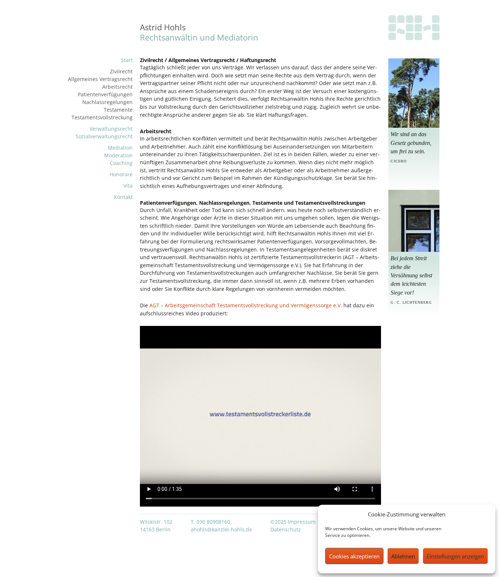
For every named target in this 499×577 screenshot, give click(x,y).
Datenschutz (285, 529)
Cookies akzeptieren (354, 556)
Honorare (121, 174)
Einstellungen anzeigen (455, 556)
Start (127, 60)
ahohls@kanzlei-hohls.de (221, 529)
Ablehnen (403, 556)
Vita (128, 185)
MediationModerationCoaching (118, 155)
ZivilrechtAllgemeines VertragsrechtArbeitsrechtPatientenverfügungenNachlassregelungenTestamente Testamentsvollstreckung (100, 94)
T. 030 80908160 (210, 521)
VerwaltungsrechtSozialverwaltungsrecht (104, 132)
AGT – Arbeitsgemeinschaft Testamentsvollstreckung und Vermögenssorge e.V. (246, 305)
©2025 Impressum (293, 521)
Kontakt (123, 196)
